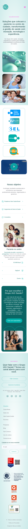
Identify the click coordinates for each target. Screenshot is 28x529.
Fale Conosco (7, 431)
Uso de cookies (7, 435)
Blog (4, 428)
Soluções (5, 406)
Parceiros (5, 419)
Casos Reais (6, 409)
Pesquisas (6, 424)
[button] (24, 7)
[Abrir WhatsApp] (24, 525)
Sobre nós (6, 413)
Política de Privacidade (14, 522)
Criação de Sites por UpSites (14, 526)
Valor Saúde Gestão (8, 416)
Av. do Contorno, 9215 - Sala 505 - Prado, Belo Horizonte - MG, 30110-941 (14, 391)
